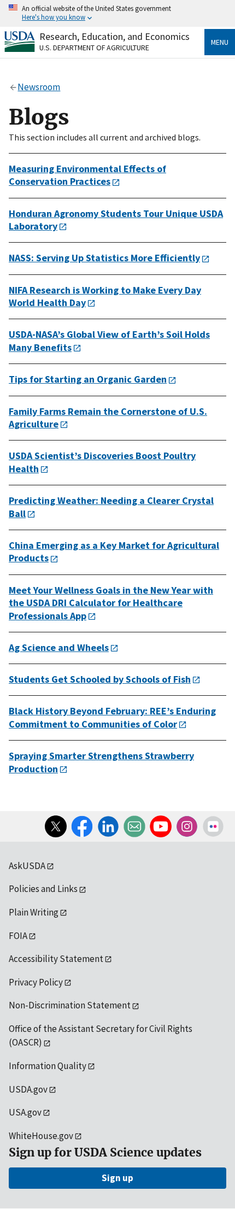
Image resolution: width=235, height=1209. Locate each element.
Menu (219, 42)
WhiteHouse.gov (41, 1136)
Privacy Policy (36, 982)
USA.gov (25, 1112)
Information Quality (47, 1066)
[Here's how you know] (117, 13)
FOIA (18, 936)
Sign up (117, 1178)
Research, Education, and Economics (114, 36)
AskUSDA (27, 866)
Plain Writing (33, 912)
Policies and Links (43, 889)
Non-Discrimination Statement (70, 1005)
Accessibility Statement (56, 959)
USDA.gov (28, 1089)
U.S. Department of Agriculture (94, 47)
